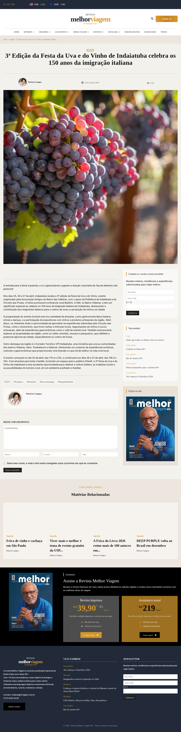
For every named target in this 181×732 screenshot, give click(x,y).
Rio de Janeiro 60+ (134, 358)
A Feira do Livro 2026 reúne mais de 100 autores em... (112, 545)
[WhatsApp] (48, 272)
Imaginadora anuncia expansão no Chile (81, 679)
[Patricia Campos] (23, 82)
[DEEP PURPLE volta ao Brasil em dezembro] (156, 519)
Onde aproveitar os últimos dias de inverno (145, 340)
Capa (128, 336)
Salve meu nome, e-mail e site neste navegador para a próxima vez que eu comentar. (52, 463)
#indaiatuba (31, 382)
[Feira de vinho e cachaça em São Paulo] (25, 519)
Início (5, 40)
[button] (152, 18)
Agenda (11, 40)
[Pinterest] (42, 272)
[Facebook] (29, 272)
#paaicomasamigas (47, 382)
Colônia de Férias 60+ (136, 349)
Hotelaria (67, 684)
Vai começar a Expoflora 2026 (139, 376)
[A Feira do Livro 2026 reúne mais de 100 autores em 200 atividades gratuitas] (112, 519)
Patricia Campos (35, 82)
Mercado (66, 675)
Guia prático (131, 345)
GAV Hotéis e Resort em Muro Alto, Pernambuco (85, 700)
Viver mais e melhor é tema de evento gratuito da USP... (67, 545)
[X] (35, 272)
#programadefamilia (65, 382)
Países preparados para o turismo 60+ (142, 367)
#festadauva (18, 382)
